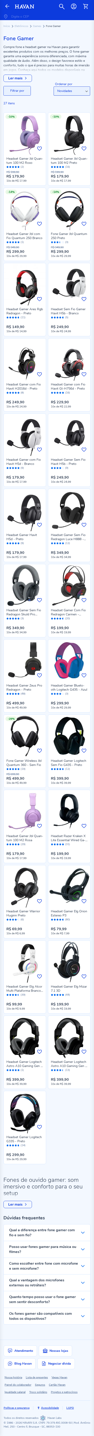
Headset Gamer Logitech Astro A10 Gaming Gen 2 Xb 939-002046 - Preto (24, 1066)
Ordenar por (63, 84)
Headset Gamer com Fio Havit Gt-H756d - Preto (68, 386)
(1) (22, 242)
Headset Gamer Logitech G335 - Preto (24, 1139)
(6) (22, 919)
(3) (66, 242)
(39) (23, 995)
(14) (23, 1145)
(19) (23, 769)
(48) (23, 693)
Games (37, 26)
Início (7, 26)
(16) (67, 167)
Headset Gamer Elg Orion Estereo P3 (69, 913)
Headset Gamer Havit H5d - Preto (21, 537)
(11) (23, 317)
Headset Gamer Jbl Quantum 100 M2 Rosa (24, 838)
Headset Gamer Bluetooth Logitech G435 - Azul (69, 687)
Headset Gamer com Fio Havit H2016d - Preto (23, 386)
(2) (22, 167)
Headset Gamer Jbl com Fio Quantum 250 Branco (24, 236)
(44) (67, 995)
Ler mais (15, 78)
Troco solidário (38, 1392)
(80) (67, 919)
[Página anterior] (7, 6)
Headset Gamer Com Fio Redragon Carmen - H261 (68, 614)
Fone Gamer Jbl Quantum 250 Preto (69, 236)
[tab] (17, 91)
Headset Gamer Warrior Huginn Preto (23, 913)
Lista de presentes (37, 1377)
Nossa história (13, 1377)
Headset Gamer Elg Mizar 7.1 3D (69, 988)
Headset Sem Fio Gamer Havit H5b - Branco (68, 311)
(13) (67, 1070)
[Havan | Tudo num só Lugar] (24, 6)
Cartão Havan (57, 1385)
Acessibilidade (50, 1408)
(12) (67, 543)
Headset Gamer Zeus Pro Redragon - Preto (24, 687)
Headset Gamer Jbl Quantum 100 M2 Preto (69, 160)
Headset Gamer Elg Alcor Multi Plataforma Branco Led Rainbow (24, 990)
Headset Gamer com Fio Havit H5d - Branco (23, 462)
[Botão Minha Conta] (73, 6)
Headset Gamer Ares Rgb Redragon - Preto (24, 311)
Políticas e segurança (16, 1408)
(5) (66, 317)
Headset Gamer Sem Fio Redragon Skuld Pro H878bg (23, 614)
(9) (22, 468)
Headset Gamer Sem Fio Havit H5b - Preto (68, 462)
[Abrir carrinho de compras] (86, 6)
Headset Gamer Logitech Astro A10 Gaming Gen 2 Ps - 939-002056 (69, 1066)
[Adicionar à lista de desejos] (39, 148)
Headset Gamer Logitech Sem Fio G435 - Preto (68, 763)
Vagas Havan (59, 1377)
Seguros (40, 1385)
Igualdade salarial (15, 1392)
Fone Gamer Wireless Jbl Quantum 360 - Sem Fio (24, 763)
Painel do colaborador (18, 1385)
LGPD (70, 1408)
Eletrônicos (22, 26)
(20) (67, 618)
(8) (22, 392)
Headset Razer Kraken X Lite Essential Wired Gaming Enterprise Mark (68, 840)
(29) (23, 844)
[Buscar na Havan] (62, 6)
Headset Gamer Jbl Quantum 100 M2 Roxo (24, 160)
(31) (67, 844)
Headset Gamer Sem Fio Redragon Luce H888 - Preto (68, 539)
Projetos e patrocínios (64, 1392)
